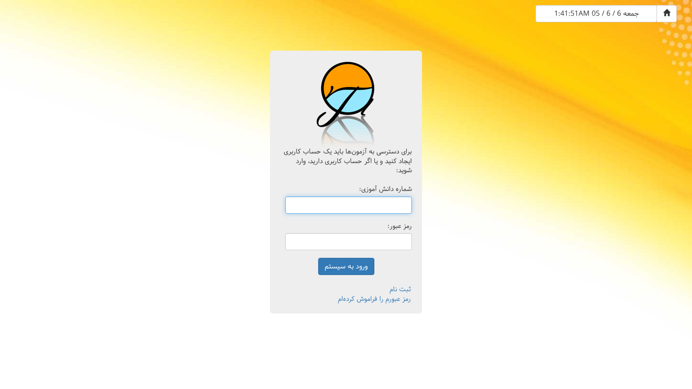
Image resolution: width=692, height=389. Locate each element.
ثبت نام (400, 289)
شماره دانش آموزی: (385, 189)
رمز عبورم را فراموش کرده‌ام (374, 299)
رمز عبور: (400, 226)
